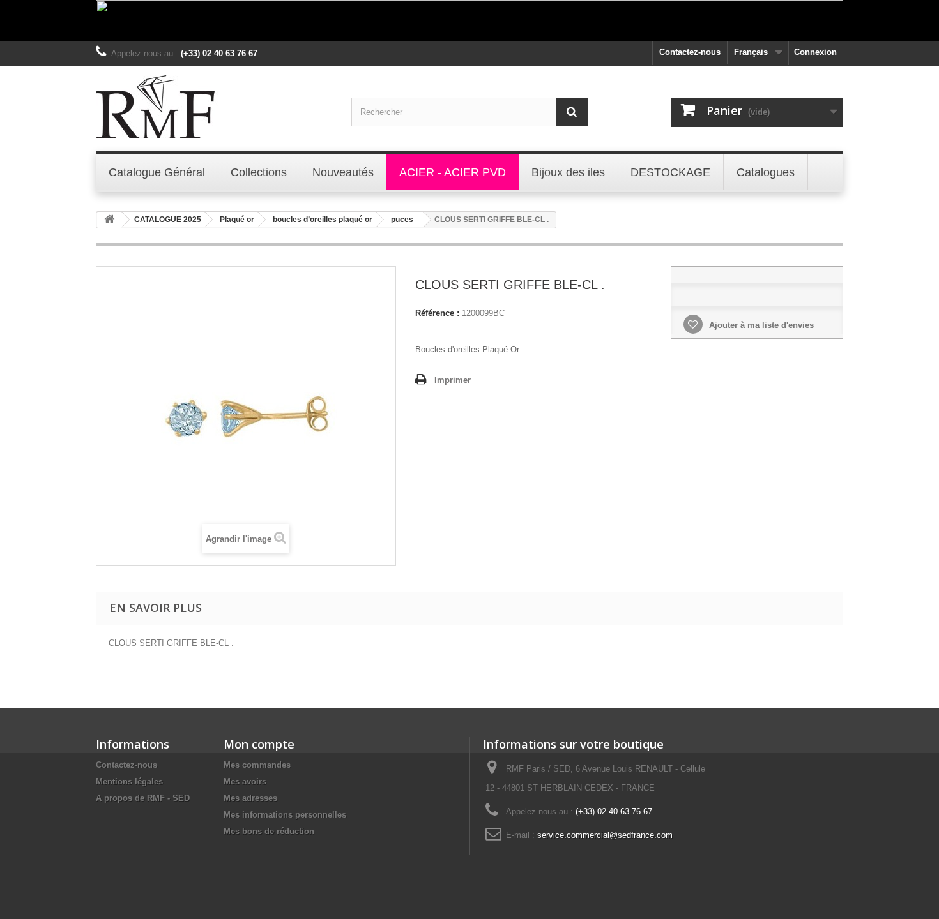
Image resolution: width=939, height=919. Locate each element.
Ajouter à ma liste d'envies (760, 325)
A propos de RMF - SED (143, 798)
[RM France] (214, 106)
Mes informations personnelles (285, 814)
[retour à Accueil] (109, 220)
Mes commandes (257, 765)
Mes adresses (250, 798)
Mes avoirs (245, 781)
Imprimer (452, 380)
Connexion (815, 52)
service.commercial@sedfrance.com (605, 835)
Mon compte (259, 744)
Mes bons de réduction (269, 831)
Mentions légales (129, 781)
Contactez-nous (690, 52)
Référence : (437, 313)
